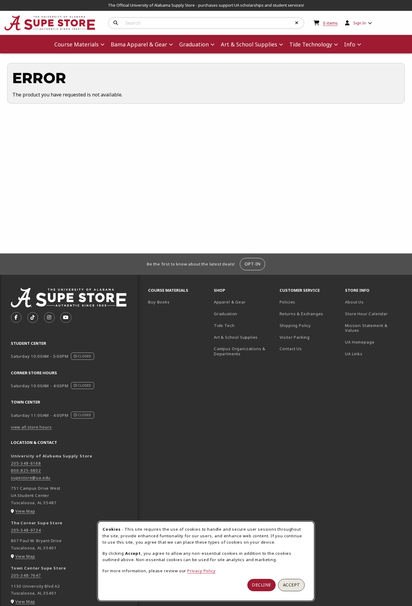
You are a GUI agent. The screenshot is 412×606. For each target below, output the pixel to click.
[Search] (116, 23)
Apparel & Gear (230, 302)
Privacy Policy (201, 570)
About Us (354, 302)
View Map (25, 511)
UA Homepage (375, 342)
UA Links (354, 353)
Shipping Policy (295, 325)
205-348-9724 (26, 530)
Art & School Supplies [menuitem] (249, 44)
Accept (291, 585)
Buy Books (159, 302)
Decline (261, 585)
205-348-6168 (26, 463)
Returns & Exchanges (302, 313)
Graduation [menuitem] (194, 44)
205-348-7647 (26, 575)
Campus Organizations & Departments (244, 351)
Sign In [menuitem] (359, 23)
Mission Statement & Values (366, 328)
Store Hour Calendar (375, 313)
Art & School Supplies (236, 337)
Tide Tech (224, 325)
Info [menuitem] (349, 44)
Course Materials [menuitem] (76, 44)
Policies (288, 302)
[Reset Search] (296, 23)
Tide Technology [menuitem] (310, 44)
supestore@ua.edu (30, 477)
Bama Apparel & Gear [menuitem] (139, 44)
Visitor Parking (295, 337)
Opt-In (253, 264)
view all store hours (31, 427)
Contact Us (291, 348)
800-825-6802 (26, 470)
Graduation (225, 313)
